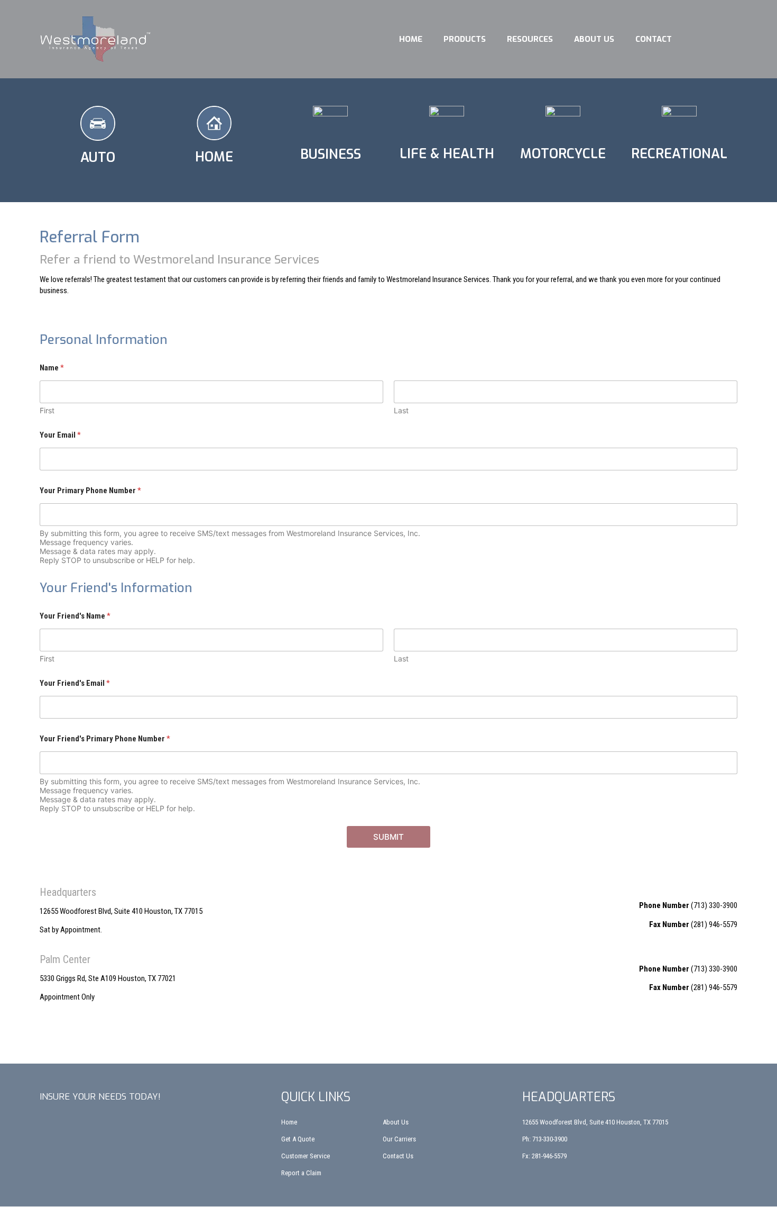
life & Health (447, 153)
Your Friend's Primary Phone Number (105, 738)
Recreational (679, 153)
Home (410, 39)
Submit (388, 837)
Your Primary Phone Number (90, 490)
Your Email (60, 435)
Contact (653, 39)
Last (401, 410)
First (47, 410)
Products (464, 39)
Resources (530, 39)
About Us (594, 39)
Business (330, 154)
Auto (97, 157)
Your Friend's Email (75, 683)
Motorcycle (563, 153)
